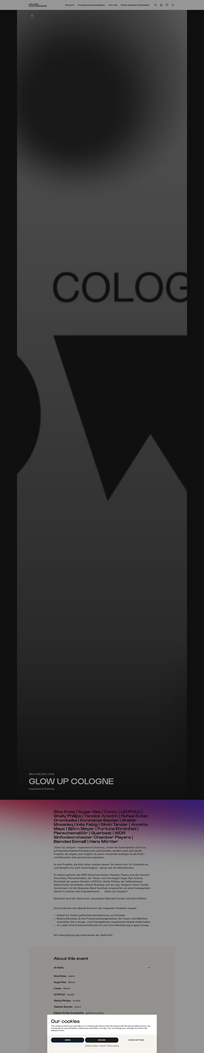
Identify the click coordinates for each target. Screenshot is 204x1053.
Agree (67, 1040)
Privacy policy (113, 1046)
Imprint (102, 1046)
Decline (101, 1040)
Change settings (136, 1040)
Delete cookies (91, 1046)
